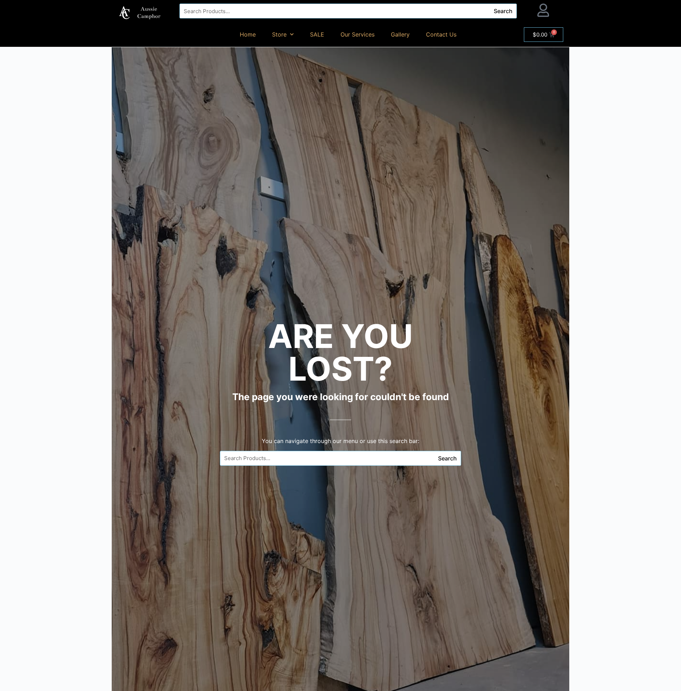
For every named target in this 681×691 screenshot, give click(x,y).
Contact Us (441, 34)
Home (248, 34)
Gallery (400, 34)
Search (503, 11)
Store (279, 34)
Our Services (357, 34)
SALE (317, 34)
